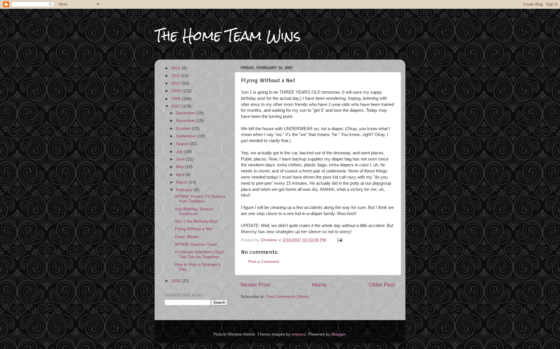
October (184, 128)
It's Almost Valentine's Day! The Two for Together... (199, 254)
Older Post (382, 285)
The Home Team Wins (228, 35)
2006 (176, 281)
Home (319, 285)
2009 (176, 91)
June (181, 159)
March (182, 182)
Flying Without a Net (193, 229)
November (186, 120)
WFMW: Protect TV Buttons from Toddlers (200, 198)
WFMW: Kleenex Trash (196, 244)
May (180, 167)
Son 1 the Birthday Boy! (196, 221)
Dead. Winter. (187, 237)
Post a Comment (263, 261)
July (180, 151)
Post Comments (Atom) (287, 296)
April (180, 174)
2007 (176, 106)
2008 (176, 99)
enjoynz (299, 334)
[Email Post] (339, 240)
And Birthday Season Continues (194, 211)
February (185, 190)
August (183, 144)
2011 (176, 76)
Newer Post (255, 285)
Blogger (338, 334)
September (186, 136)
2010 (176, 83)
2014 (176, 68)
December (186, 113)
